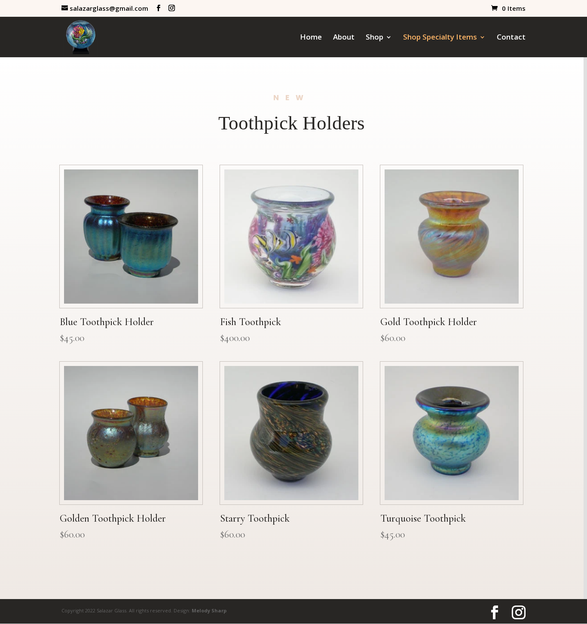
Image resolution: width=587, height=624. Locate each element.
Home (311, 38)
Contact (511, 38)
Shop (374, 38)
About (344, 38)
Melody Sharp (209, 610)
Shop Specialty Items (440, 38)
